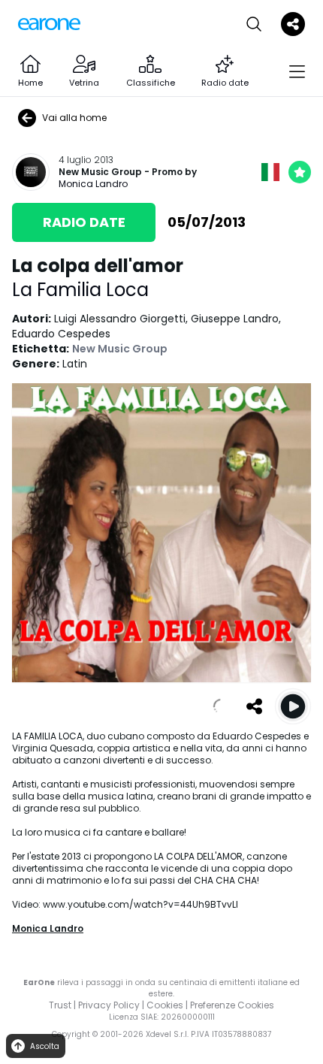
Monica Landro (93, 183)
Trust (60, 1005)
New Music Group (100, 172)
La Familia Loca (80, 289)
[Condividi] (254, 706)
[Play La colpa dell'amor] (293, 706)
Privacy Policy (109, 1005)
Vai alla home (74, 117)
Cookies (164, 1005)
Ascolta (44, 1046)
